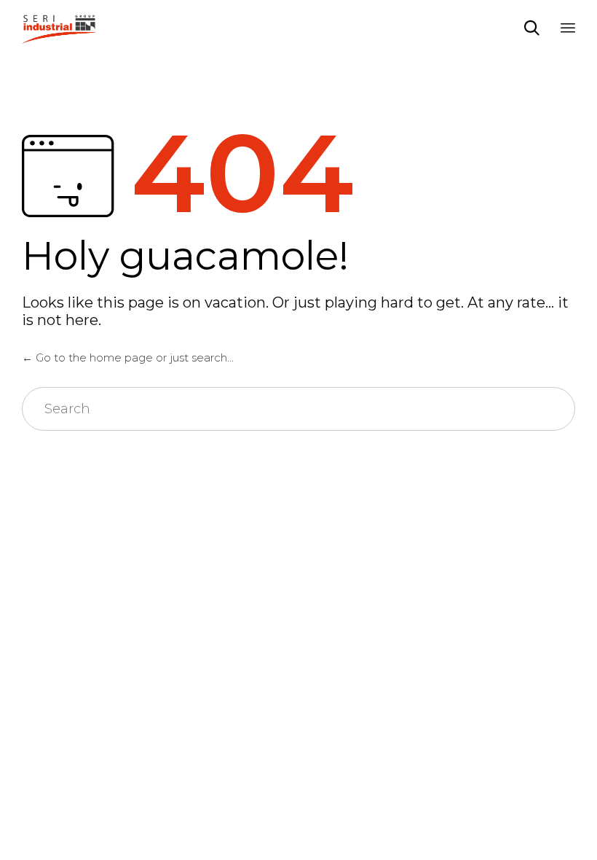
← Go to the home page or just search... (128, 357)
